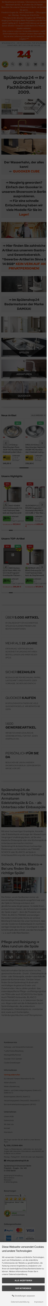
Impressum (38, 1302)
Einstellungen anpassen (24, 1296)
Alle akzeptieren (23, 1281)
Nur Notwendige (23, 1288)
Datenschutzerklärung (20, 1302)
